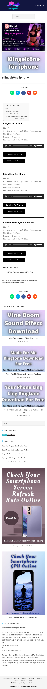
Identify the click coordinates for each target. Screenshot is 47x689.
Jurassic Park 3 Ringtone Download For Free (16, 462)
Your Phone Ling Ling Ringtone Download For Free (23, 411)
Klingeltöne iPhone (12, 111)
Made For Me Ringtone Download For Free (23, 374)
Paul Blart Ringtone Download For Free (19, 272)
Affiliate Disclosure (26, 681)
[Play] (6, 146)
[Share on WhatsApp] (12, 93)
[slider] (40, 146)
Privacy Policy (7, 678)
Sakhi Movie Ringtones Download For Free (15, 450)
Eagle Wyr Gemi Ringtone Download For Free (16, 454)
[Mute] (35, 146)
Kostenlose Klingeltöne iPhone (16, 116)
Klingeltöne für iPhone (13, 114)
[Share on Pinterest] (29, 93)
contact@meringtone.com (11, 645)
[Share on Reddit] (35, 93)
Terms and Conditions (19, 678)
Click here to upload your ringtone (13, 627)
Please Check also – (20, 118)
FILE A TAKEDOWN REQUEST (12, 650)
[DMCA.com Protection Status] (8, 435)
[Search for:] (43, 5)
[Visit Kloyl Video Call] (23, 36)
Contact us (31, 678)
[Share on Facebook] (23, 93)
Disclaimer (39, 678)
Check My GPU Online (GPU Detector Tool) (23, 617)
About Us (16, 681)
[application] (23, 146)
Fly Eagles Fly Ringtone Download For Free (16, 458)
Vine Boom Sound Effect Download (23, 338)
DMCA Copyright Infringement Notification (23, 683)
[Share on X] (18, 93)
